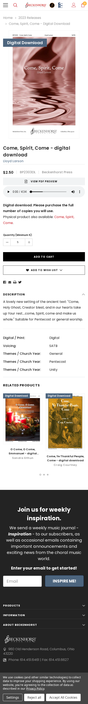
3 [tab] (48, 474)
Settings (12, 697)
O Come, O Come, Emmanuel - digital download (23, 453)
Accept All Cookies (63, 697)
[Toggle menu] (5, 5)
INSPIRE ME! (64, 581)
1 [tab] (40, 474)
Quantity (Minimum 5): (17, 235)
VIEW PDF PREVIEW (44, 181)
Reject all (34, 697)
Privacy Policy (35, 688)
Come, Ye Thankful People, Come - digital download (65, 458)
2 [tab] (44, 474)
